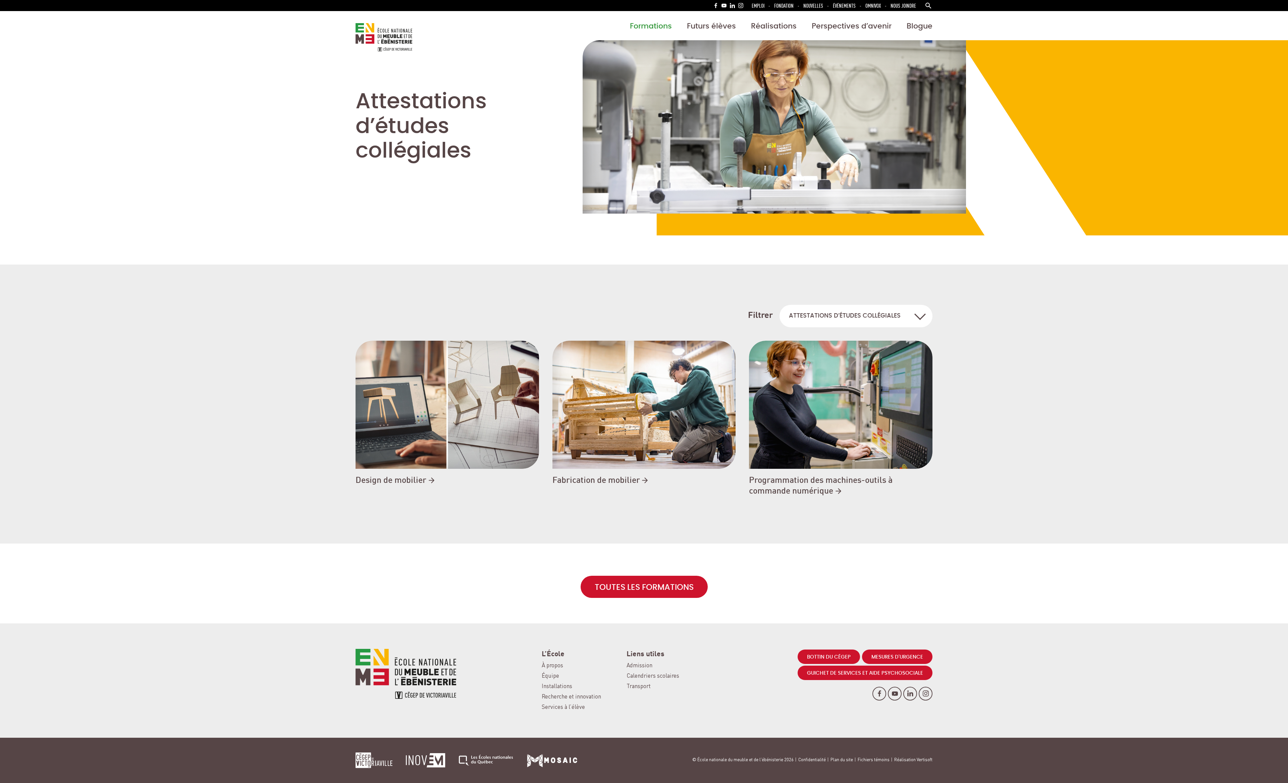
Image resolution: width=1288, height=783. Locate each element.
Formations (651, 26)
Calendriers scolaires (653, 676)
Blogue (919, 26)
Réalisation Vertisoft (913, 760)
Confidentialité (812, 760)
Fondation (784, 6)
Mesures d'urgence (897, 657)
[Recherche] (928, 6)
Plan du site (841, 760)
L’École (553, 654)
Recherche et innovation (571, 697)
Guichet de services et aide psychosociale (865, 673)
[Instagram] (740, 5)
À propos (552, 666)
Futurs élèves (711, 26)
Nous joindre (903, 6)
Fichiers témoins (874, 760)
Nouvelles (813, 6)
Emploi (758, 6)
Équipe (550, 676)
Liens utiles (645, 654)
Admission (639, 666)
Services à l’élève (563, 707)
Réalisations (774, 26)
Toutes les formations (644, 587)
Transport (639, 686)
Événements (844, 6)
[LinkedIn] (732, 5)
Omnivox (873, 6)
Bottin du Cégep (829, 657)
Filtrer (760, 316)
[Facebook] (715, 5)
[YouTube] (724, 5)
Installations (557, 686)
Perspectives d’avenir (852, 26)
